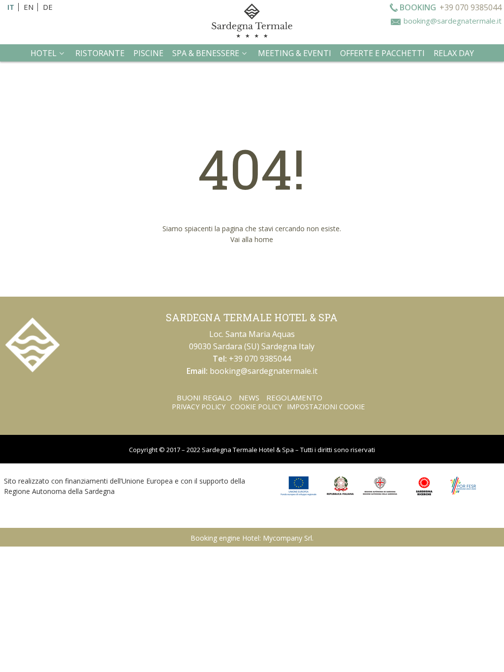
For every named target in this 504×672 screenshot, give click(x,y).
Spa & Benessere (205, 53)
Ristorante (100, 53)
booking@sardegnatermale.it (453, 21)
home (263, 239)
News (249, 397)
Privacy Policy (198, 406)
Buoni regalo (204, 397)
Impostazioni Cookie (326, 406)
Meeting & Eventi (294, 53)
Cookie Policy (256, 406)
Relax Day (454, 53)
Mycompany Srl (287, 538)
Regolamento (294, 397)
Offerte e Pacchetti (382, 53)
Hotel (44, 53)
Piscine (148, 53)
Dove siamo (247, 74)
